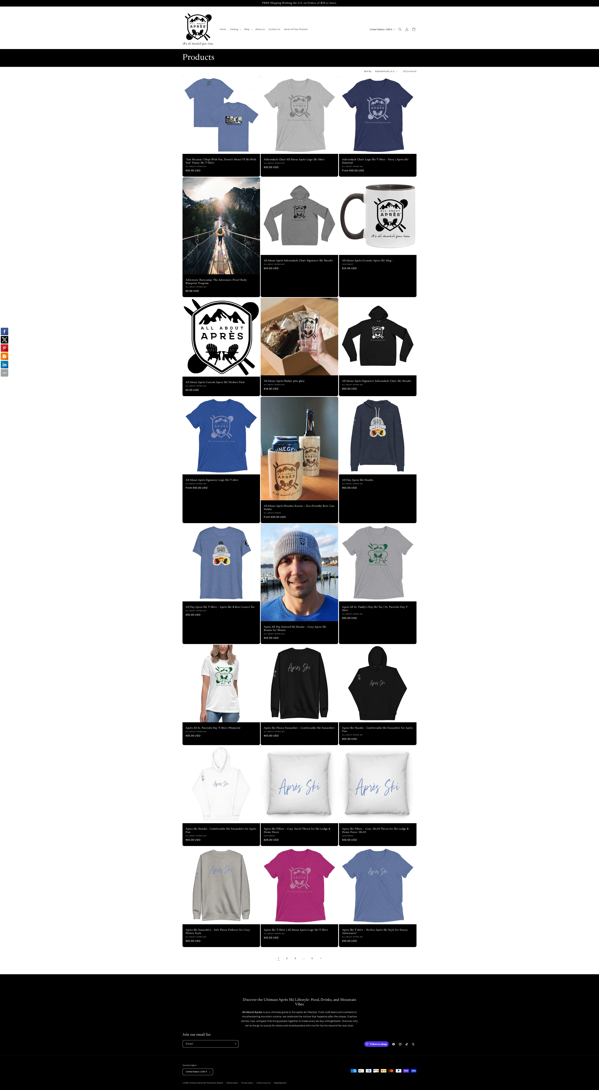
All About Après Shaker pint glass (284, 381)
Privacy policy (247, 1083)
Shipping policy (280, 1083)
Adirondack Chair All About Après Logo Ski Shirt (294, 160)
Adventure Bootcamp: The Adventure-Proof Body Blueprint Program (216, 282)
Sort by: (368, 71)
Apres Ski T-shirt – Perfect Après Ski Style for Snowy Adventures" (375, 932)
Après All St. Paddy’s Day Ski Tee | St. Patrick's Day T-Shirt (375, 609)
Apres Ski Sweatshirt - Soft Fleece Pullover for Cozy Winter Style (218, 932)
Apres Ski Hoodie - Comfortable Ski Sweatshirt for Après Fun (377, 730)
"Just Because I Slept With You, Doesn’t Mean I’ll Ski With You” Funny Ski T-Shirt (221, 161)
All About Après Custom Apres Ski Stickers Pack (215, 382)
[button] (235, 29)
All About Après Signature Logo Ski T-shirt (212, 480)
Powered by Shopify (215, 1083)
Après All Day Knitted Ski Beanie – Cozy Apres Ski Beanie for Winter (295, 629)
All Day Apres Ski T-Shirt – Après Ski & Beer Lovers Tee (220, 607)
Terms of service (263, 1083)
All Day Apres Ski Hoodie (357, 480)
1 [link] (278, 958)
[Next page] (320, 958)
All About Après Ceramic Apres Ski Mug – (368, 260)
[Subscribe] (235, 1044)
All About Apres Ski (198, 1083)
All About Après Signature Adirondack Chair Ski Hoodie (376, 381)
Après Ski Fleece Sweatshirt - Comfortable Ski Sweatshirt (299, 728)
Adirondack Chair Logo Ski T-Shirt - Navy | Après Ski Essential (375, 161)
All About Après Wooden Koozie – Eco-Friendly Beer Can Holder (299, 508)
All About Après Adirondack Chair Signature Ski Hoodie (298, 260)
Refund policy (232, 1083)
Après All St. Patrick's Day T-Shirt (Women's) (213, 728)
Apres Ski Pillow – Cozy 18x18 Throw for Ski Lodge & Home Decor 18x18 (375, 831)
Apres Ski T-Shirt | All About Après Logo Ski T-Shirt (296, 930)
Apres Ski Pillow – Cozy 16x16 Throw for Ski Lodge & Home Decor (297, 831)
